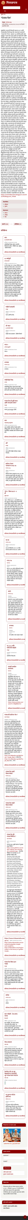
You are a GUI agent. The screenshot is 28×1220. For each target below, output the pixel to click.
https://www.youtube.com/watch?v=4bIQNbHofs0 (15, 703)
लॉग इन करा (17, 252)
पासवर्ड (5, 1161)
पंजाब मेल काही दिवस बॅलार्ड (10, 772)
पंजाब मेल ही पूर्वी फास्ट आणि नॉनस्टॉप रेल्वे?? (11, 402)
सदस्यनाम (5, 1156)
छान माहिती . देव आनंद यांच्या (11, 1015)
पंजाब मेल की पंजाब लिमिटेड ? (11, 835)
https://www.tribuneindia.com (15, 938)
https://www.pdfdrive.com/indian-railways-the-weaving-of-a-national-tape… (15, 849)
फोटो (9, 591)
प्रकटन (6, 213)
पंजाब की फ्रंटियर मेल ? (11, 714)
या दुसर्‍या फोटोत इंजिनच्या (10, 1095)
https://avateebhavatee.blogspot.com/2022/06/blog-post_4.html (14, 196)
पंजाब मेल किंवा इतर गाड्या (10, 963)
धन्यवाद (7, 362)
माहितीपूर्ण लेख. (9, 380)
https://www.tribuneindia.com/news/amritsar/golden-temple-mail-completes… (14, 944)
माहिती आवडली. (10, 307)
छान (6, 420)
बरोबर (7, 995)
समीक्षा (6, 215)
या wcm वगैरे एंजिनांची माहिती (11, 647)
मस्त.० (6, 344)
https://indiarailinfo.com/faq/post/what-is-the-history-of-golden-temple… (14, 949)
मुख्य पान (3, 14)
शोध (5, 11)
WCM (7, 540)
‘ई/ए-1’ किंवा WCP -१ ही (11, 492)
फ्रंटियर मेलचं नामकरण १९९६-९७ (11, 464)
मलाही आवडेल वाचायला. (12, 667)
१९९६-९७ (9, 560)
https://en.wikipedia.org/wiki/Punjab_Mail (14, 760)
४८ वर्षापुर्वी (8, 258)
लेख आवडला (8, 1042)
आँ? (7, 443)
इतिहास (6, 204)
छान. (6, 237)
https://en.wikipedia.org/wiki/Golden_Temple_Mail (14, 756)
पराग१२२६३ (9, 22)
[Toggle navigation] (26, 9)
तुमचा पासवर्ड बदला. (8, 1174)
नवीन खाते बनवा (7, 1172)
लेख (5, 217)
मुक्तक (6, 206)
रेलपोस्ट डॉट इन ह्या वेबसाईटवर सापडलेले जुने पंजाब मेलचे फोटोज (11, 1073)
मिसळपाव (11, 3)
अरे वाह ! (8, 325)
